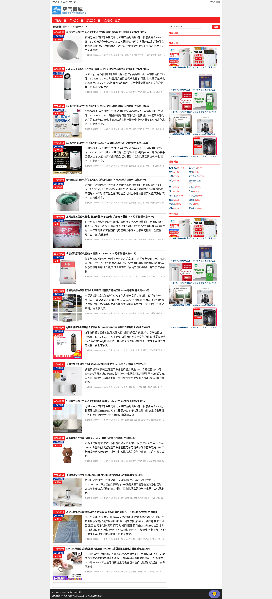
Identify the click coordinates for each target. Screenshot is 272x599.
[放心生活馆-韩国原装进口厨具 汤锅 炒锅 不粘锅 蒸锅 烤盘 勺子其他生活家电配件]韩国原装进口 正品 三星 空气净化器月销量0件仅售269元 (111, 512)
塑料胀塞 (142, 277)
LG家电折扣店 (155, 129)
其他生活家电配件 (144, 539)
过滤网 (175, 204)
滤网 (194, 172)
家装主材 (132, 92)
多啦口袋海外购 (153, 387)
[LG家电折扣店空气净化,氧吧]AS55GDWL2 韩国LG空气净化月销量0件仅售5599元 (107, 143)
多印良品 (151, 498)
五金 (131, 277)
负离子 (195, 187)
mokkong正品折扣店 (154, 92)
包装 (131, 240)
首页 (58, 20)
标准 (160, 277)
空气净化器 (214, 2)
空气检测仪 (105, 20)
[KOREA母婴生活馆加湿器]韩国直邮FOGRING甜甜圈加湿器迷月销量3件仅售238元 (108, 548)
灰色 (158, 498)
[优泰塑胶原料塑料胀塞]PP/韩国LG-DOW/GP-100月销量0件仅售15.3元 (101, 253)
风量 (174, 200)
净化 (174, 181)
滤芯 (174, 208)
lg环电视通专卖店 (155, 350)
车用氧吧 (196, 196)
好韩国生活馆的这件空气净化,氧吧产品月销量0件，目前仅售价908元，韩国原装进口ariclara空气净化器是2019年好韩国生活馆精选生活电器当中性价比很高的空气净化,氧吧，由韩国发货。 (125, 410)
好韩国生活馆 (156, 420)
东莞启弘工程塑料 (154, 240)
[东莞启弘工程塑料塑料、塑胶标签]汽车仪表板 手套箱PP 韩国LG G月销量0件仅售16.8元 (110, 216)
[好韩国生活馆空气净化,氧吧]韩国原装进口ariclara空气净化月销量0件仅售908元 (105, 401)
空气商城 (89, 596)
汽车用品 (176, 196)
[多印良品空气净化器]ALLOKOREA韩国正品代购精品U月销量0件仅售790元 (104, 475)
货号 (194, 204)
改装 (194, 191)
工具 (135, 277)
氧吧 (148, 55)
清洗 (174, 191)
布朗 (159, 461)
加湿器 (140, 572)
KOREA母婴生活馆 (151, 572)
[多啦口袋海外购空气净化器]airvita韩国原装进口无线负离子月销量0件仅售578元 (106, 364)
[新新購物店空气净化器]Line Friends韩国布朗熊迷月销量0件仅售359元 (101, 438)
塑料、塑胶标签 (140, 240)
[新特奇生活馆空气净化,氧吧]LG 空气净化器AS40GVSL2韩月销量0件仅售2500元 (106, 32)
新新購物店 (151, 461)
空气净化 (55, 2)
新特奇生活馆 (156, 55)
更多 (117, 20)
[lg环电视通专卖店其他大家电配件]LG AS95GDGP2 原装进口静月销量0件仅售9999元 (108, 327)
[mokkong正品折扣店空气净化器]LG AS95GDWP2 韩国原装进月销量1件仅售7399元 (107, 69)
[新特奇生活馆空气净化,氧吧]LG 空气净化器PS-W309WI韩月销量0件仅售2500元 (106, 180)
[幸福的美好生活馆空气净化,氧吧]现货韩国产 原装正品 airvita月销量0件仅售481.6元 (107, 290)
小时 (174, 176)
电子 (174, 187)
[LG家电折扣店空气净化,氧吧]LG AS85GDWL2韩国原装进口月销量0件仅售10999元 (107, 106)
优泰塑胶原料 (152, 277)
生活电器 (133, 55)
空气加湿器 (88, 20)
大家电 (131, 350)
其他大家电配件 (142, 350)
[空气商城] (69, 10)
